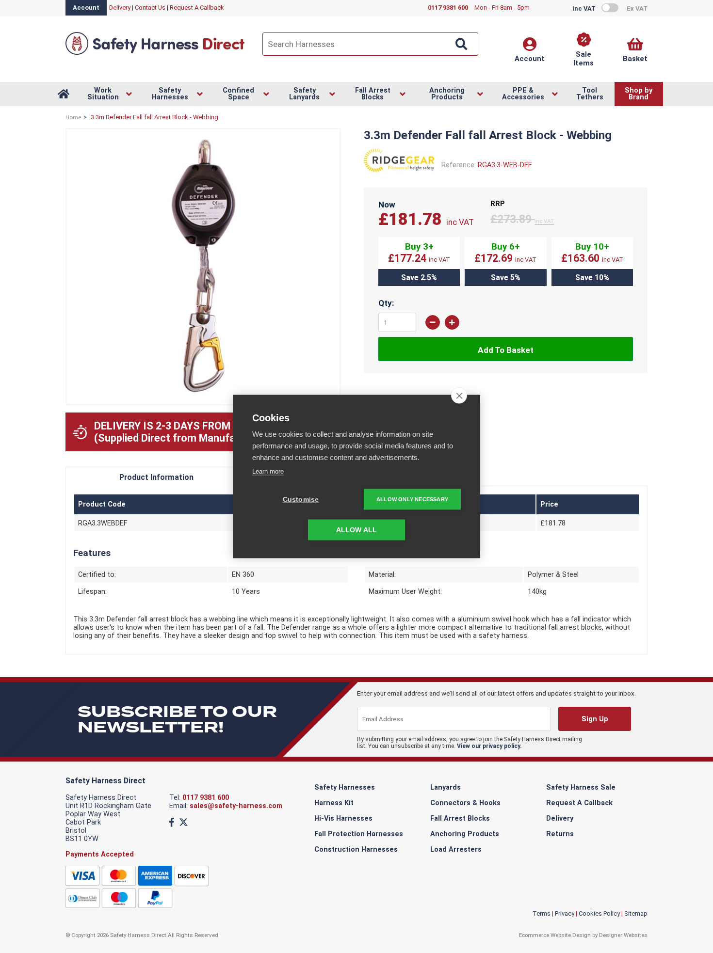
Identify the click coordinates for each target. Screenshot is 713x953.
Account (86, 7)
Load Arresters (456, 849)
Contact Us (150, 7)
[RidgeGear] (399, 176)
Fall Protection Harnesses (358, 834)
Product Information (156, 477)
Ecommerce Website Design (555, 935)
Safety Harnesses (344, 787)
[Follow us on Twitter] (183, 822)
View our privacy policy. (489, 746)
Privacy (564, 913)
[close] (459, 395)
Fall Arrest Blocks (460, 818)
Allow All (356, 530)
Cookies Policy (599, 913)
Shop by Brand (638, 93)
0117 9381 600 (205, 798)
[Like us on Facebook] (171, 822)
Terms (542, 913)
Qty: (386, 303)
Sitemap (636, 913)
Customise (301, 499)
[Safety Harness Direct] (155, 54)
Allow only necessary (412, 499)
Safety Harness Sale (581, 787)
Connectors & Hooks (465, 803)
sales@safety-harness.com (236, 806)
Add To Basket (506, 350)
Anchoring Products (464, 834)
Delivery (119, 7)
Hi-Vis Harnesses (343, 818)
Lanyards (445, 787)
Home (73, 117)
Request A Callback (197, 7)
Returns (560, 834)
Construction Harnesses (356, 849)
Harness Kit (334, 803)
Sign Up (594, 719)
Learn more (268, 471)
